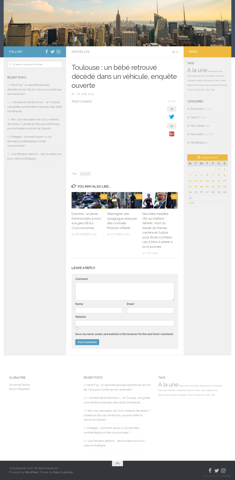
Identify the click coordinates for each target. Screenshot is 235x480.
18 (195, 186)
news (223, 80)
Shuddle (223, 85)
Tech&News (198, 142)
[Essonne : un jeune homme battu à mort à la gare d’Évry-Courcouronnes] (89, 200)
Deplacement (198, 76)
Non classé (197, 125)
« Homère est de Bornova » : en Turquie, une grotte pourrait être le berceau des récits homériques (34, 107)
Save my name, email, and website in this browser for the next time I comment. (124, 334)
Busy (189, 76)
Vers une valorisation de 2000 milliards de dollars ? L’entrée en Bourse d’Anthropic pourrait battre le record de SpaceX (33, 124)
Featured (220, 76)
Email (131, 303)
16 (224, 180)
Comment (82, 278)
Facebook (210, 76)
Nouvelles (80, 51)
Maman (210, 80)
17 (190, 186)
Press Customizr (63, 472)
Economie (197, 108)
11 (195, 180)
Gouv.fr (195, 117)
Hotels (199, 80)
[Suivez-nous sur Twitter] (52, 51)
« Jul (190, 203)
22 (218, 186)
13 (207, 180)
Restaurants (192, 85)
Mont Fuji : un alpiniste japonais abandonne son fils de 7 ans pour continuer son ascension (34, 89)
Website (80, 316)
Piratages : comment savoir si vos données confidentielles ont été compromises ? (29, 141)
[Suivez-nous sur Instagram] (58, 51)
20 (207, 186)
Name (79, 303)
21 (213, 186)
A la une (85, 173)
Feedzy (226, 476)
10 (190, 180)
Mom (217, 80)
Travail (190, 90)
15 (218, 180)
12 (201, 180)
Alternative (213, 71)
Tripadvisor (199, 90)
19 (201, 186)
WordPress (31, 472)
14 (213, 180)
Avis (221, 71)
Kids (204, 80)
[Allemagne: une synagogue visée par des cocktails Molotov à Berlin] (124, 200)
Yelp (213, 90)
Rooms (215, 85)
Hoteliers (191, 80)
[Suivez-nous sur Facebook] (46, 51)
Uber (207, 90)
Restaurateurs (205, 85)
